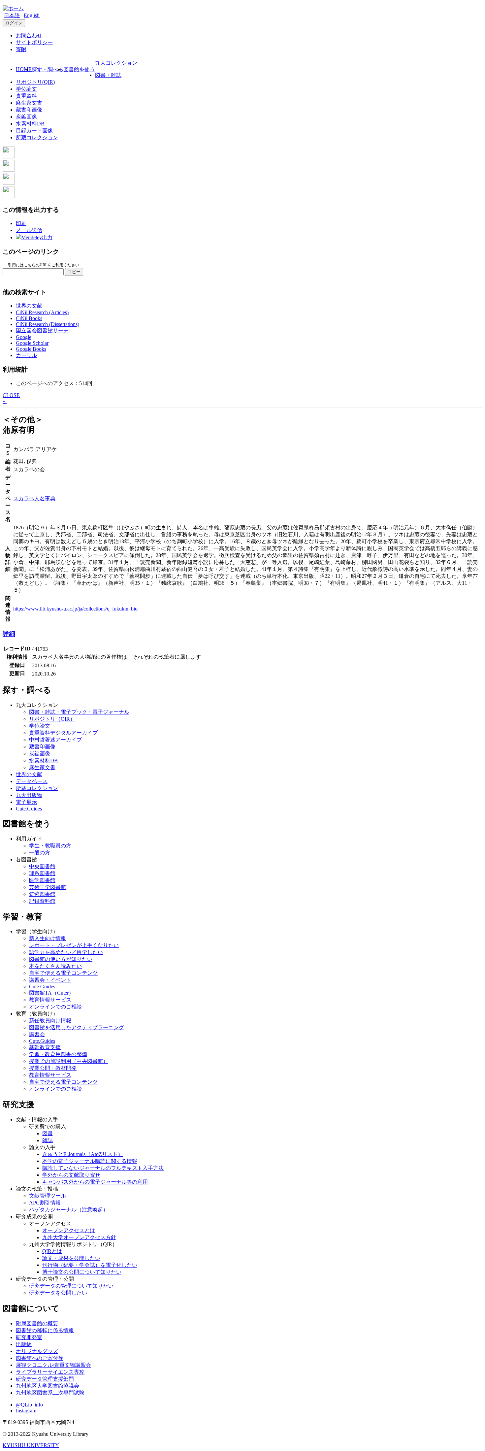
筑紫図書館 (42, 894)
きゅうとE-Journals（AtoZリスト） (82, 1154)
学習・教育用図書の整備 (58, 1054)
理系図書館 (42, 873)
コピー (74, 271)
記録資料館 (42, 901)
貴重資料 (26, 96)
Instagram (26, 1410)
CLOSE (11, 395)
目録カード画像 (34, 130)
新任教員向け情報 (50, 1020)
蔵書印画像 (29, 110)
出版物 (24, 1344)
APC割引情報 (45, 1202)
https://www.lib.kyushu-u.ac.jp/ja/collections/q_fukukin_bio (75, 608)
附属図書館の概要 (37, 1323)
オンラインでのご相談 (55, 1006)
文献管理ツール (47, 1196)
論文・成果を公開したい (71, 1258)
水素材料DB (30, 123)
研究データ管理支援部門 (45, 1379)
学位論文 (26, 89)
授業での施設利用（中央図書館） (68, 1061)
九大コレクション (116, 63)
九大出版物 (29, 795)
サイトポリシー (34, 42)
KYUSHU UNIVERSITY (31, 1445)
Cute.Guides (29, 808)
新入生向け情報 (47, 938)
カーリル (26, 355)
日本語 (12, 15)
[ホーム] (13, 8)
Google (23, 337)
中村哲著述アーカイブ (55, 739)
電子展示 (26, 802)
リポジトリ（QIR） (52, 719)
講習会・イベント (50, 980)
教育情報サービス (50, 1000)
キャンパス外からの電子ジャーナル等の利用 (95, 1182)
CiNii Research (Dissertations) (47, 324)
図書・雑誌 (108, 75)
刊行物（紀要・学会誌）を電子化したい (89, 1265)
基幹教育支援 (45, 1047)
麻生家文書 (29, 103)
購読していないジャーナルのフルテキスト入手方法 (103, 1168)
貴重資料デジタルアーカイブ (63, 733)
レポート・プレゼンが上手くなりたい (74, 945)
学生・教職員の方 (50, 845)
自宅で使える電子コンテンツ (63, 973)
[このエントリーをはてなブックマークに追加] (9, 183)
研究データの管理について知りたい (71, 1286)
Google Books (31, 349)
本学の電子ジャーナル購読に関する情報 (89, 1161)
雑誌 (47, 1140)
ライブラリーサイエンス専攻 (50, 1372)
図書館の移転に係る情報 (45, 1330)
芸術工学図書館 (47, 887)
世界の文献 (29, 306)
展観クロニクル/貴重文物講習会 (53, 1365)
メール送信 (29, 230)
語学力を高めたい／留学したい (66, 952)
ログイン (13, 22)
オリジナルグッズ (37, 1351)
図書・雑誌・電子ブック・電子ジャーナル (79, 712)
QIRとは (52, 1251)
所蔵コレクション (37, 137)
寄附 (21, 49)
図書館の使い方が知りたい (60, 959)
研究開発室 (29, 1337)
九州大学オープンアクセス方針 (79, 1237)
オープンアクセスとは (68, 1230)
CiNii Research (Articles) (42, 312)
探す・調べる (47, 69)
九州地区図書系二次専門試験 (50, 1393)
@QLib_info (29, 1404)
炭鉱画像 (26, 116)
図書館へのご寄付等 (39, 1358)
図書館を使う (79, 69)
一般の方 (39, 852)
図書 (47, 1133)
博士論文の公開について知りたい (81, 1272)
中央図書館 (42, 866)
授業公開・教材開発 (53, 1068)
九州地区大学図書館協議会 (47, 1386)
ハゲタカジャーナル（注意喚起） (68, 1209)
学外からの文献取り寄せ (71, 1175)
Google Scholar (32, 343)
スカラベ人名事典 (34, 498)
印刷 (21, 223)
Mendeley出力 (36, 237)
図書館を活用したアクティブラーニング (76, 1027)
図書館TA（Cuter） (51, 993)
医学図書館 (42, 880)
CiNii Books (29, 318)
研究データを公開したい (58, 1293)
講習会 (37, 1034)
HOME (24, 69)
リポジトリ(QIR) (35, 82)
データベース (32, 781)
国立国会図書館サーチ (42, 330)
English (32, 15)
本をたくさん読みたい (55, 966)
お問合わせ (29, 35)
